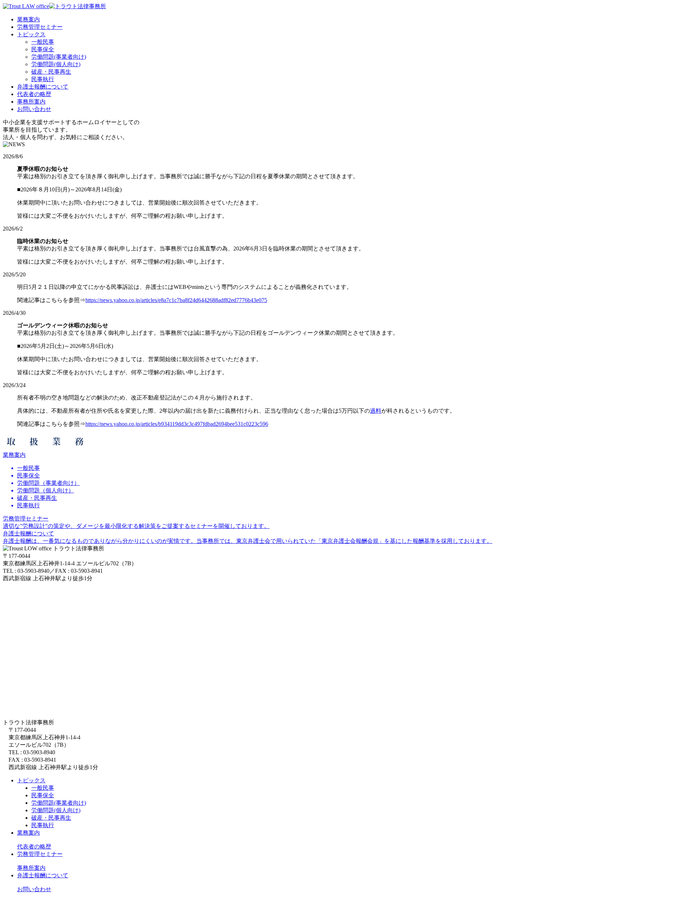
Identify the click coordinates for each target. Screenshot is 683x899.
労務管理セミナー (40, 854)
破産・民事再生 (51, 72)
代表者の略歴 (34, 847)
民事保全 (42, 49)
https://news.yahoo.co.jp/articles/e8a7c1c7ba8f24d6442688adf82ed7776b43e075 (176, 300)
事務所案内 (31, 868)
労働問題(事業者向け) (58, 57)
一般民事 (42, 42)
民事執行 (42, 79)
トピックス (31, 780)
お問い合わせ (34, 889)
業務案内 (28, 833)
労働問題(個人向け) (55, 64)
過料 (375, 411)
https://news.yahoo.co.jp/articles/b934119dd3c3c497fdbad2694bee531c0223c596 (176, 424)
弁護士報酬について (42, 875)
